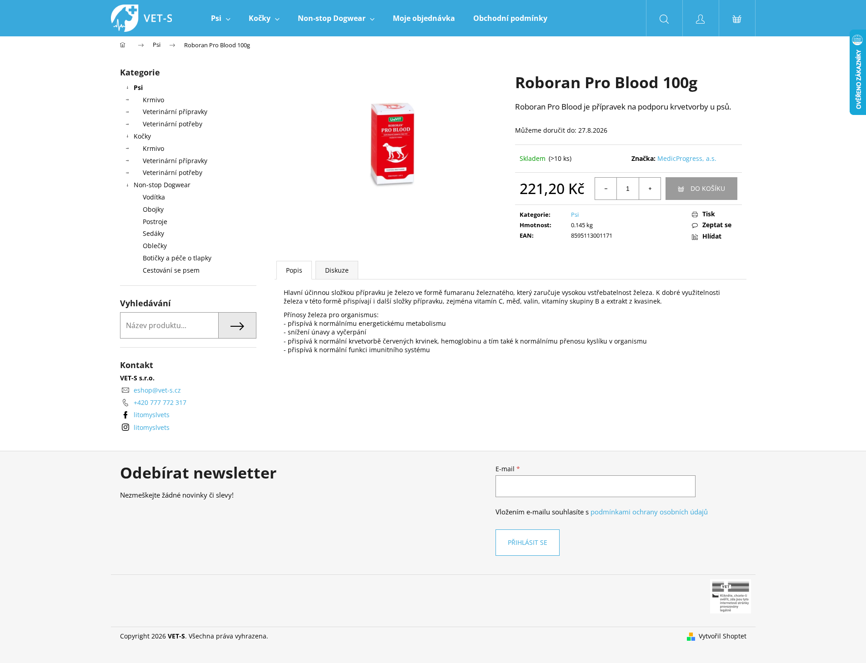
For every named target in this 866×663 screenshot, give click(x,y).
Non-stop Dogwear (162, 184)
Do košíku (708, 188)
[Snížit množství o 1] (606, 188)
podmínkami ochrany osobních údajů (649, 512)
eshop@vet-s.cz (157, 390)
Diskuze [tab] (337, 270)
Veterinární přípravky (175, 111)
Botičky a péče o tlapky (177, 258)
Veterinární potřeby (172, 124)
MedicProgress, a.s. (686, 158)
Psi (138, 87)
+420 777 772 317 (160, 402)
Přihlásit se (527, 542)
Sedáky (153, 233)
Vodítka (154, 197)
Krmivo (153, 99)
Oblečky (155, 245)
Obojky (153, 209)
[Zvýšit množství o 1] (650, 188)
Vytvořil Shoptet (722, 636)
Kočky (142, 136)
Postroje (155, 221)
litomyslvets (152, 414)
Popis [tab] (294, 270)
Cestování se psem (171, 270)
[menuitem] (221, 18)
